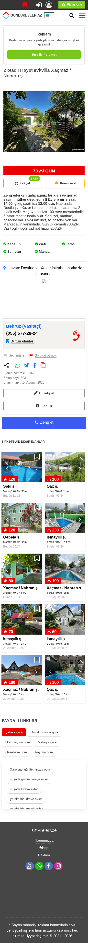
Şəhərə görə (13, 732)
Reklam (44, 855)
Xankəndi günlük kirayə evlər (30, 769)
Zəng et (46, 422)
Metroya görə (47, 742)
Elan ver (73, 5)
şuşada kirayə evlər (24, 789)
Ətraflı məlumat (44, 54)
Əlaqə (44, 848)
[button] (80, 86)
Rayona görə (44, 752)
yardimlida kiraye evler (26, 799)
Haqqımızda (44, 840)
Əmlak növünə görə (44, 732)
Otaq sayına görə (17, 742)
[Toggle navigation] (82, 14)
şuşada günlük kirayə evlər (29, 779)
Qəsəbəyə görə (16, 752)
